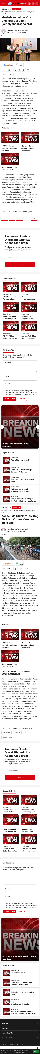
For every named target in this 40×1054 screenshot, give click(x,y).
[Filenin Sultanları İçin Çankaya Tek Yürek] (10, 161)
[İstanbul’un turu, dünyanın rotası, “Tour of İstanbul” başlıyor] (29, 311)
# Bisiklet (6, 733)
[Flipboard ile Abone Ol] (20, 65)
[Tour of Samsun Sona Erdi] (20, 460)
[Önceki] (2, 427)
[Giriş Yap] (33, 3)
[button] (29, 3)
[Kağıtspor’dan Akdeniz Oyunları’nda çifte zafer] (20, 489)
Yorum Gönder (10, 399)
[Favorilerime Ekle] (15, 70)
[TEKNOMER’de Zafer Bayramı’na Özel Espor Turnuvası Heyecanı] (11, 330)
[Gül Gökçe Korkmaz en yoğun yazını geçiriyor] (20, 939)
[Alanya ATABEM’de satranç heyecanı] (29, 330)
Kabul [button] (35, 1051)
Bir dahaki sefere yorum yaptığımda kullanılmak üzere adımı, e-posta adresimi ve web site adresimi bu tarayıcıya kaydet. (21, 392)
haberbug (10, 30)
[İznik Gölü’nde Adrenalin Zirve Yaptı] (20, 479)
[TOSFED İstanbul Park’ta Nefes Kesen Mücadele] (10, 141)
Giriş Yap (22, 399)
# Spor (26, 733)
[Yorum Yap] (19, 70)
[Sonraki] (37, 427)
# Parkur (17, 733)
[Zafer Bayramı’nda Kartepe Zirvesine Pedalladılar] (20, 470)
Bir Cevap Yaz (8, 350)
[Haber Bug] (16, 3)
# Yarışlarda (7, 737)
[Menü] (3, 4)
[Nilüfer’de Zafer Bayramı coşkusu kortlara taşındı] (30, 141)
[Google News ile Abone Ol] (8, 65)
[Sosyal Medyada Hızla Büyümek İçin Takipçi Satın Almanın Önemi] (20, 499)
